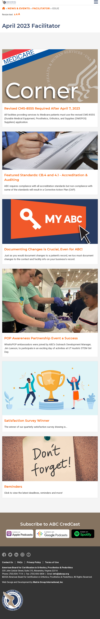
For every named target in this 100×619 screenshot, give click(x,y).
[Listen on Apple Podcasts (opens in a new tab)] (19, 533)
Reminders (13, 486)
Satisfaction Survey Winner (26, 420)
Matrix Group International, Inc (48, 582)
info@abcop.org (61, 574)
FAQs (20, 562)
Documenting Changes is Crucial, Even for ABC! (43, 249)
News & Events (19, 8)
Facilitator (41, 8)
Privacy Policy (34, 562)
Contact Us (7, 562)
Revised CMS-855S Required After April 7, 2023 (42, 108)
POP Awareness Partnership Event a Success (41, 338)
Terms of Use (52, 562)
